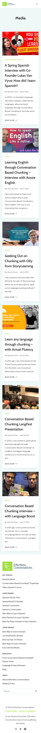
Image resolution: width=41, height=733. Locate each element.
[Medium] (25, 729)
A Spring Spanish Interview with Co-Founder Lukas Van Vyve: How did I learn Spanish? (20, 75)
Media (20, 60)
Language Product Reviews (13, 665)
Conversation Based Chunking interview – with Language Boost (20, 511)
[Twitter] (20, 729)
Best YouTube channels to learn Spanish (19, 621)
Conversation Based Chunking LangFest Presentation (19, 424)
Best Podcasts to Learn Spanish (15, 617)
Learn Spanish (10, 60)
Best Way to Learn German (13, 631)
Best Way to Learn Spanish (13, 613)
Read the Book (8, 579)
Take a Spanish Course (11, 587)
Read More (11, 120)
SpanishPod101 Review (12, 601)
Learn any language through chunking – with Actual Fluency (19, 344)
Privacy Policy (11, 711)
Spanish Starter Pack (11, 597)
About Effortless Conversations (16, 679)
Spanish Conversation (11, 609)
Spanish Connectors (11, 605)
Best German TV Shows (12, 639)
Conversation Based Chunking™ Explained (20, 583)
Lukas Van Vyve (12, 92)
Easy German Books (11, 647)
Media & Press (8, 683)
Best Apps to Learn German (14, 643)
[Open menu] (37, 3)
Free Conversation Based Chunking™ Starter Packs (18, 659)
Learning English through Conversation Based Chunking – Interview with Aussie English (20, 172)
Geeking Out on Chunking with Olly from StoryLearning (19, 261)
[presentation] (20, 43)
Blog (4, 669)
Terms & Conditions (27, 711)
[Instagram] (16, 729)
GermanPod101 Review (12, 635)
